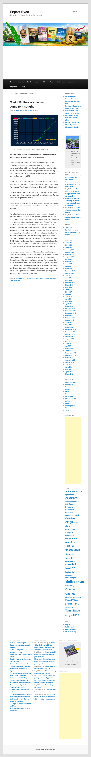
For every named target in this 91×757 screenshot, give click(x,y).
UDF (76, 615)
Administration (70, 382)
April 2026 (68, 247)
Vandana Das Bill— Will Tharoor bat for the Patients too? (19, 689)
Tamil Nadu (72, 610)
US (66, 408)
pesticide (68, 597)
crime (76, 522)
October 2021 (69, 261)
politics (67, 401)
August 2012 (69, 362)
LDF (72, 568)
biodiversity (75, 501)
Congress (69, 512)
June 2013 (68, 343)
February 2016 (70, 308)
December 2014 (70, 329)
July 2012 (68, 365)
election (70, 542)
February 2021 (70, 271)
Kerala (29, 82)
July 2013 (68, 341)
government (70, 561)
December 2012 (70, 353)
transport (69, 616)
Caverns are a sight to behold (20, 685)
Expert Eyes (19, 11)
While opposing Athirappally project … (73, 217)
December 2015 (70, 311)
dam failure (69, 535)
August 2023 (69, 257)
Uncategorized (70, 406)
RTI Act (77, 604)
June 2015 (68, 322)
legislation (70, 572)
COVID (76, 515)
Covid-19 (70, 518)
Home (12, 82)
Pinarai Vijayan (72, 600)
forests (69, 558)
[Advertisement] (45, 62)
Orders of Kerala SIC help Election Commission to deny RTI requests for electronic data (72, 182)
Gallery (23, 87)
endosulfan (72, 550)
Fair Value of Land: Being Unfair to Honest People (73, 232)
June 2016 (68, 299)
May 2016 (68, 301)
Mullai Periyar (70, 577)
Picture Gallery (70, 399)
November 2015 (70, 313)
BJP (66, 504)
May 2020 (68, 280)
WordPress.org (70, 632)
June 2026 (68, 243)
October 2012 (69, 357)
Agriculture (71, 82)
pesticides (77, 597)
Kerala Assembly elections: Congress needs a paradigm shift (45, 654)
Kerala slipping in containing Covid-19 (73, 210)
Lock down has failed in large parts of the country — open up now (44, 696)
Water (51, 82)
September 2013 (70, 336)
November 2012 (70, 355)
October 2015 (69, 315)
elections (69, 545)
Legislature (13, 87)
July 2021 (68, 264)
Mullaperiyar (74, 581)
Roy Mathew (34, 110)
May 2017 (68, 292)
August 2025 (69, 252)
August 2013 (69, 339)
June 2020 (68, 278)
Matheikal (68, 198)
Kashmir (68, 564)
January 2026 (69, 250)
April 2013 (68, 346)
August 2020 (69, 273)
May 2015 (68, 325)
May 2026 (68, 245)
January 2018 (69, 290)
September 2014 (70, 332)
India (36, 82)
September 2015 (70, 318)
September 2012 (70, 360)
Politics (44, 82)
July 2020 (68, 275)
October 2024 (69, 254)
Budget (72, 504)
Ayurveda (68, 501)
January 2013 (69, 350)
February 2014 (70, 334)
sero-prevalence (15, 280)
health (18, 278)
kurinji (75, 564)
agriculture (69, 384)
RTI (72, 603)
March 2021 (69, 268)
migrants (68, 575)
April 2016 (68, 304)
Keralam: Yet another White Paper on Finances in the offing (72, 124)
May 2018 (68, 287)
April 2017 (68, 294)
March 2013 (69, 348)
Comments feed (70, 629)
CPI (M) (69, 522)
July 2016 (68, 297)
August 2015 (69, 320)
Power (67, 403)
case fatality (34, 278)
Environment (61, 82)
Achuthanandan (73, 491)
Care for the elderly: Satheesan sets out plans (72, 117)
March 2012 (69, 374)
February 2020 (70, 282)
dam (67, 525)
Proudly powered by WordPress (45, 749)
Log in (67, 624)
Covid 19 (41, 278)
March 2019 (69, 285)
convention (69, 515)
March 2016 (69, 306)
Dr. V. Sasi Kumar (40, 680)
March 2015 (69, 327)
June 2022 (68, 259)
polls (67, 603)
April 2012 (68, 372)
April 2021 (68, 266)
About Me (21, 82)
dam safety (71, 538)
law (67, 568)
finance (69, 554)
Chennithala (70, 510)
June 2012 (68, 367)
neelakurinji (69, 586)
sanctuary (69, 607)
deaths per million (50, 278)
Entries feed (69, 627)
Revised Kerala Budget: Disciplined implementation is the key (20, 645)
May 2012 (68, 369)
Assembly (71, 498)
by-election (69, 507)
